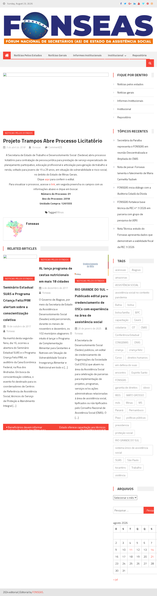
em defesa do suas (126, 365)
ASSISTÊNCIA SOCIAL (126, 285)
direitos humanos (138, 357)
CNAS (144, 327)
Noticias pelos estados (19, 133)
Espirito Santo (139, 372)
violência (120, 475)
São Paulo (133, 460)
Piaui (118, 418)
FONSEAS (120, 380)
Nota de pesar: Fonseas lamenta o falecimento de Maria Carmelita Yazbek (135, 173)
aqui (47, 179)
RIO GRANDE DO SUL (127, 440)
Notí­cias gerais (57, 55)
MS (140, 403)
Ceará (137, 320)
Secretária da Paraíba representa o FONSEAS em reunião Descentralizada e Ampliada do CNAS (132, 149)
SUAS (118, 460)
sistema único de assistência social (131, 450)
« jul (115, 579)
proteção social (124, 433)
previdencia (122, 425)
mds (117, 403)
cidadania (120, 327)
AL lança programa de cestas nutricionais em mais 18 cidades (55, 275)
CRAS (137, 342)
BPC (137, 312)
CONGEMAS (121, 342)
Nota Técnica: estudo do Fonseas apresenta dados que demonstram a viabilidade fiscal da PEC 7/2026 (135, 237)
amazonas (121, 277)
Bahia (118, 305)
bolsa (131, 305)
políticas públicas (136, 418)
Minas (60, 212)
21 (152, 557)
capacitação (121, 320)
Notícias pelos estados (28, 55)
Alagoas (136, 270)
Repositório (139, 55)
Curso (118, 357)
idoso (146, 387)
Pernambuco (136, 410)
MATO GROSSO (135, 395)
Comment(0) (55, 147)
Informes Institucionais (87, 55)
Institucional (115, 55)
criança (119, 350)
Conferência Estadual (127, 335)
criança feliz (135, 350)
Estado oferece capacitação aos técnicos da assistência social (82, 427)
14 (152, 550)
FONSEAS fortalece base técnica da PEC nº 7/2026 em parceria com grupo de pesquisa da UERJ (133, 211)
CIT (133, 327)
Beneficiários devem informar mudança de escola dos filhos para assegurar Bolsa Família (26, 427)
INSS (118, 395)
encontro (120, 372)
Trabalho (136, 467)
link (53, 184)
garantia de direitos (126, 387)
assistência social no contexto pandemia (132, 294)
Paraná (119, 410)
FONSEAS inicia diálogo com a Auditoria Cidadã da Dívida (134, 190)
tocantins (120, 467)
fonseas (36, 147)
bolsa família (122, 312)
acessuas (120, 270)
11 (130, 550)
